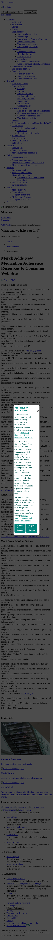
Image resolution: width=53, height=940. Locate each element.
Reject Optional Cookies (31, 528)
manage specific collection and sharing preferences (23, 518)
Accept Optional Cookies (20, 528)
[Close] (38, 411)
